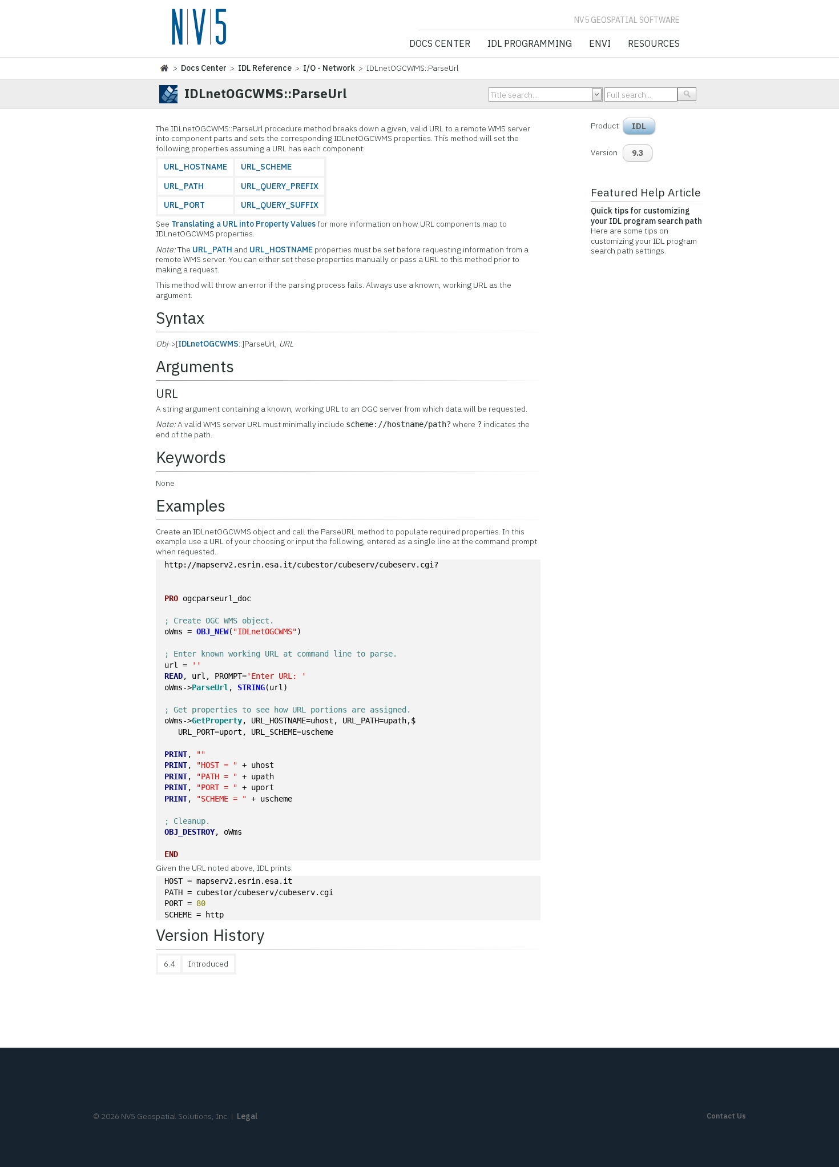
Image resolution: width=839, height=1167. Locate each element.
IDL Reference (265, 68)
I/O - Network (329, 68)
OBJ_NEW (212, 631)
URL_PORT (184, 205)
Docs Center (439, 44)
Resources (654, 44)
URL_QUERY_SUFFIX (279, 205)
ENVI (600, 44)
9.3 (637, 153)
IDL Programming (529, 44)
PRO (171, 598)
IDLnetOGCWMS (208, 344)
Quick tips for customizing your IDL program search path (646, 216)
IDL (639, 126)
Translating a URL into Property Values (243, 224)
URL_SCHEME (266, 167)
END (171, 854)
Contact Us (726, 1116)
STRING (251, 687)
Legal (247, 1116)
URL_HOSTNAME (195, 167)
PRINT (175, 754)
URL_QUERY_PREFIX (279, 186)
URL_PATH (184, 186)
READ (173, 676)
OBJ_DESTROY (189, 831)
